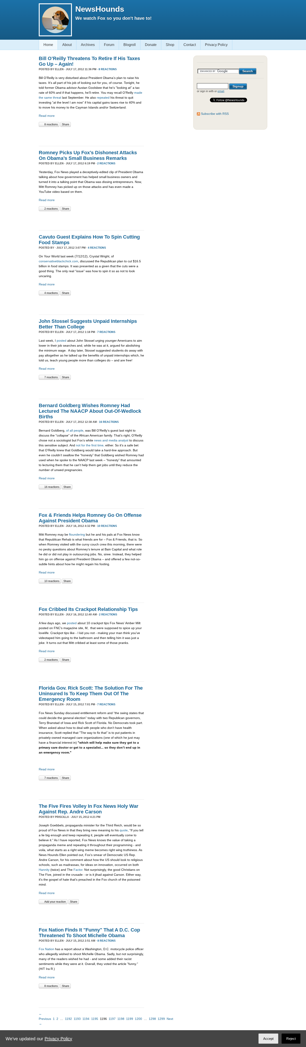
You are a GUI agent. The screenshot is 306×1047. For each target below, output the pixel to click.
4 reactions (97, 247)
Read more (47, 115)
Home (48, 45)
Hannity (44, 869)
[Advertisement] (91, 136)
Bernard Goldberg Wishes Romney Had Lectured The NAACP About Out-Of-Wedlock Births (90, 411)
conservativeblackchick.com (58, 261)
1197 (112, 1019)
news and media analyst (111, 440)
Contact (189, 45)
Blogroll (129, 45)
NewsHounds (99, 8)
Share (65, 124)
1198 (120, 1019)
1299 (161, 1019)
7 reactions (106, 332)
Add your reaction (55, 901)
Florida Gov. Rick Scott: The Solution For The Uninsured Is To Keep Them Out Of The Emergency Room (91, 693)
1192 (68, 1019)
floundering (77, 534)
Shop (170, 45)
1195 (94, 1019)
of (67, 430)
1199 (129, 1019)
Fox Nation (46, 949)
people (78, 430)
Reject (291, 1038)
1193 (77, 1019)
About (67, 45)
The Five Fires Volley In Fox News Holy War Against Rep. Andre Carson (88, 809)
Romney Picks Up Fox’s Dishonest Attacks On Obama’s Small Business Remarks (88, 155)
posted (61, 340)
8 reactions (108, 69)
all (71, 430)
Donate (151, 45)
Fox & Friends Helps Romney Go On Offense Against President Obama (90, 518)
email (221, 91)
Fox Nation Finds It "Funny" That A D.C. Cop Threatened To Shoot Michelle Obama (89, 932)
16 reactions (109, 422)
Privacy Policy (216, 45)
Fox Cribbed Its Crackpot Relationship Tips (88, 609)
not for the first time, (90, 445)
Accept (268, 1038)
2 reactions (106, 163)
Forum (109, 45)
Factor (77, 869)
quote (124, 830)
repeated (103, 97)
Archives (88, 45)
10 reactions (107, 526)
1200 (138, 1019)
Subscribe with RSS (215, 113)
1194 (85, 1019)
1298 (152, 1019)
